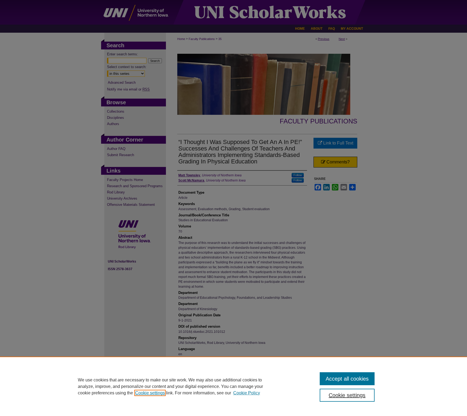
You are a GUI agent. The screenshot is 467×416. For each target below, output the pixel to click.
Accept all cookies (347, 379)
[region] (233, 386)
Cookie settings (150, 393)
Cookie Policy (246, 393)
